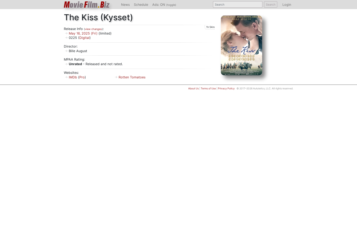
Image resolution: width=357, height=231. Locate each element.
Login (286, 4)
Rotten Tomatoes (132, 77)
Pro (82, 77)
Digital (84, 38)
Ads (164, 4)
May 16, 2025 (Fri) (83, 33)
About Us (193, 88)
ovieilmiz (87, 4)
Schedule (141, 4)
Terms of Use (208, 88)
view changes (93, 29)
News (125, 4)
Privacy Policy (226, 88)
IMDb (73, 77)
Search (270, 4)
